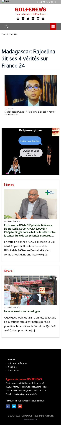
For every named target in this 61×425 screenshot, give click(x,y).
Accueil (11, 359)
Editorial (8, 270)
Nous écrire (13, 370)
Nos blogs (13, 366)
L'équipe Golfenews (17, 363)
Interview (9, 184)
